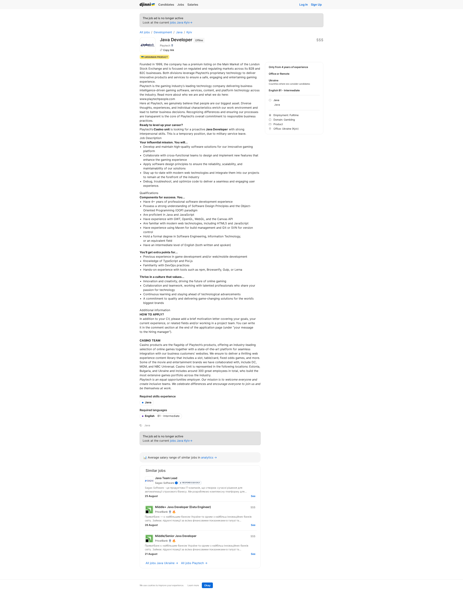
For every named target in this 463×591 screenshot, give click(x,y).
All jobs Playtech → (194, 563)
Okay (207, 585)
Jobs (180, 4)
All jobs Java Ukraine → (162, 563)
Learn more (193, 585)
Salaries (192, 4)
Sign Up (316, 4)
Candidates (166, 4)
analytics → (209, 457)
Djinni (147, 5)
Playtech (165, 45)
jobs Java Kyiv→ (181, 22)
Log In (303, 4)
